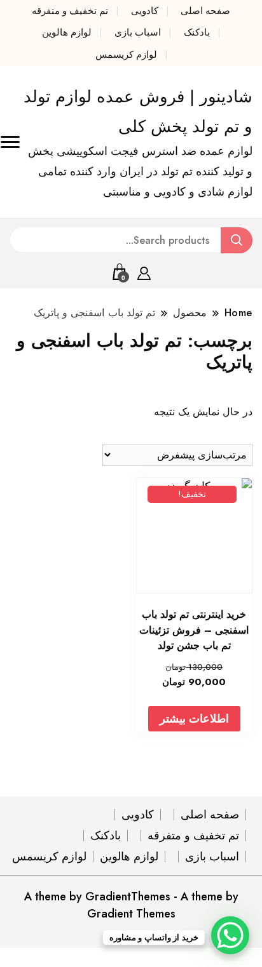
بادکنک (197, 32)
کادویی (144, 11)
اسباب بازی (137, 32)
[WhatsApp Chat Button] (230, 935)
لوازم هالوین (67, 32)
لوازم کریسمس (126, 55)
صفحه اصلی (205, 11)
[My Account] (144, 271)
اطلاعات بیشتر (194, 718)
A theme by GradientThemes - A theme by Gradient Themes (131, 905)
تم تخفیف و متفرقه (70, 11)
